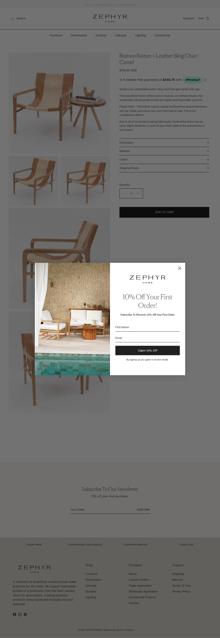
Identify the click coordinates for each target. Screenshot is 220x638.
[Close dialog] (179, 268)
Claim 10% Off (147, 350)
